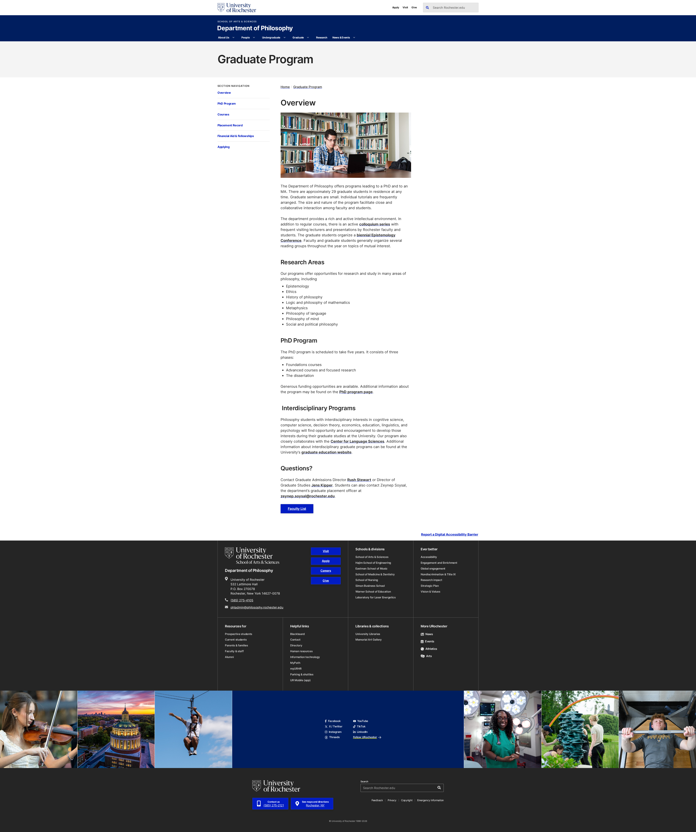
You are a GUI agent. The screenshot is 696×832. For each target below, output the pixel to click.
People (245, 37)
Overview (224, 92)
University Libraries (367, 634)
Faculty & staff (234, 651)
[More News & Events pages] (354, 37)
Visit (405, 7)
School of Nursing (366, 580)
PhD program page (356, 391)
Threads (334, 737)
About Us (223, 37)
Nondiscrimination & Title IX (438, 574)
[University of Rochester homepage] (237, 7)
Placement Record (230, 125)
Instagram (335, 732)
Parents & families (236, 645)
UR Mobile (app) (300, 680)
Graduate (298, 37)
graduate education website (326, 452)
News (429, 634)
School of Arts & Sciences (237, 21)
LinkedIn (362, 732)
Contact (295, 639)
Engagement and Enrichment (439, 563)
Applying (223, 147)
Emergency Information (430, 800)
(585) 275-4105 (242, 600)
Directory (296, 645)
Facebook (334, 721)
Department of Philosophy (255, 28)
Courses (223, 114)
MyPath (295, 663)
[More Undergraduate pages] (284, 37)
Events (429, 641)
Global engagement (433, 568)
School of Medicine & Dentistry (375, 574)
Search (364, 781)
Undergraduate (271, 37)
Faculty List (297, 508)
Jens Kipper (322, 485)
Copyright (407, 800)
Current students (235, 639)
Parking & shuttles (301, 674)
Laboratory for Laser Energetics (375, 597)
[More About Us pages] (233, 37)
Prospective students (238, 634)
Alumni (229, 657)
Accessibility (429, 557)
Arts (429, 656)
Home (285, 87)
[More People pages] (254, 37)
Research (321, 37)
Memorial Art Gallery (368, 639)
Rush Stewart (359, 479)
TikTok (361, 726)
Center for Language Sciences (357, 441)
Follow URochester (365, 737)
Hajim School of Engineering (373, 563)
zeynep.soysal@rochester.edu (308, 495)
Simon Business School (370, 586)
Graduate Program (307, 87)
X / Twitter (335, 726)
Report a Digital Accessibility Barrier (449, 534)
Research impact (431, 580)
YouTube (362, 721)
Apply (395, 7)
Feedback (377, 800)
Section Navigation (234, 86)
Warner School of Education (373, 591)
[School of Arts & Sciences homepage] (252, 555)
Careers (325, 571)
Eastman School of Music (371, 568)
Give (414, 7)
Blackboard (297, 634)
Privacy (392, 800)
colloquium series (374, 224)
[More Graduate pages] (308, 37)
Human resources (301, 651)
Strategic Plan (430, 586)
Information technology (305, 657)
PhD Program (227, 103)
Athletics (431, 649)
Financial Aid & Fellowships (236, 136)
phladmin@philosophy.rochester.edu (257, 607)
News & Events (341, 37)
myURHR (295, 668)
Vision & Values (430, 591)
